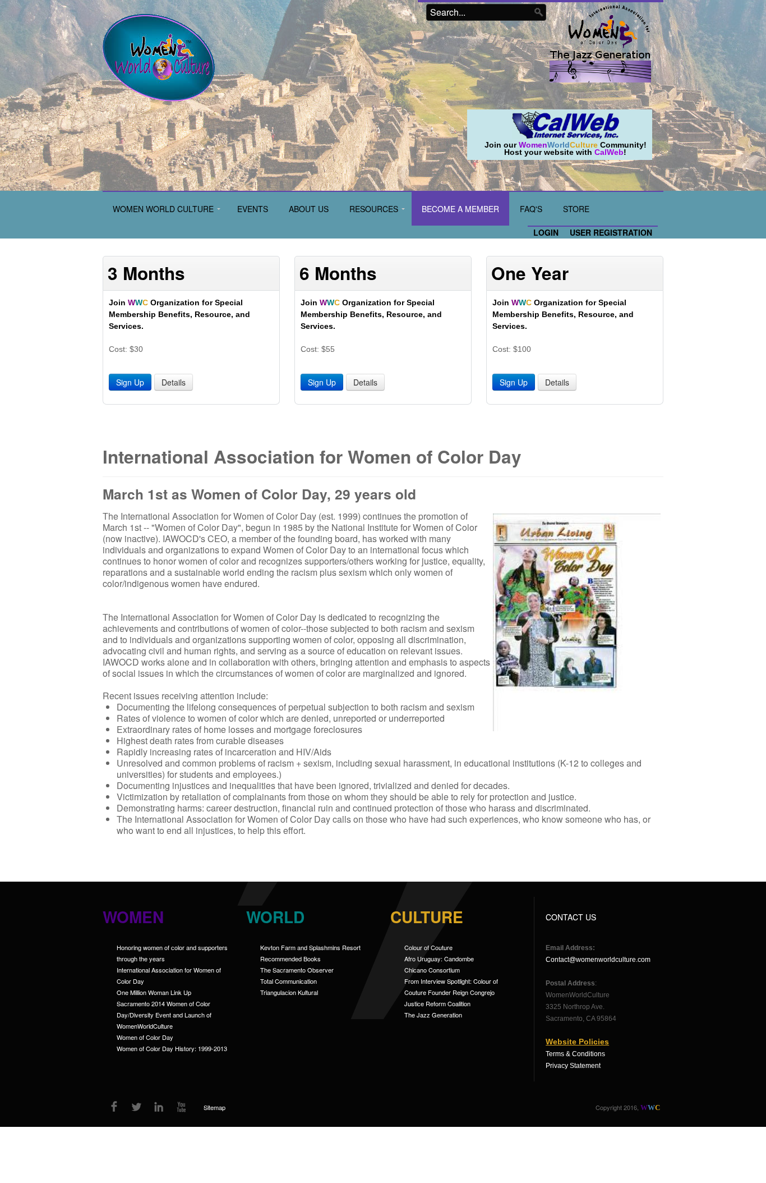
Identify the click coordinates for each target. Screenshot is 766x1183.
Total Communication (288, 980)
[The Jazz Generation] (600, 67)
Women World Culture (163, 208)
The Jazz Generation (433, 1014)
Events (252, 208)
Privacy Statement (573, 1066)
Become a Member (460, 208)
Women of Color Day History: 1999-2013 (172, 1048)
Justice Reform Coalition (437, 1003)
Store (576, 208)
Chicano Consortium (432, 969)
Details (173, 382)
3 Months (146, 273)
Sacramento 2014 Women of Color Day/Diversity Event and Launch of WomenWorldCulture (164, 1014)
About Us (309, 208)
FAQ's (531, 208)
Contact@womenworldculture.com (598, 960)
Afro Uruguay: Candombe (439, 958)
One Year (530, 273)
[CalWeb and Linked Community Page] (565, 124)
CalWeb (609, 152)
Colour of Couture (428, 947)
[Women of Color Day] (609, 25)
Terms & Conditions (575, 1054)
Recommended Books (290, 958)
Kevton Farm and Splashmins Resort (310, 947)
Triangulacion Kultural (289, 992)
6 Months (338, 273)
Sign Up (130, 382)
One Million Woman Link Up (154, 992)
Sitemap (214, 1107)
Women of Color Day (145, 1037)
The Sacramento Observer (297, 969)
